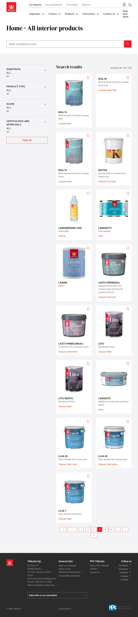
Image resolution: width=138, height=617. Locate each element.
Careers (93, 569)
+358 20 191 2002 (43, 582)
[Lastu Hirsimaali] (115, 272)
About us (86, 5)
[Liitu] (115, 330)
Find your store (125, 14)
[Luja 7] (75, 497)
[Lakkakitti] (115, 215)
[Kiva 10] (75, 100)
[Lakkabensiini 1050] (75, 215)
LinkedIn (124, 579)
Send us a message (67, 565)
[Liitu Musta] (75, 386)
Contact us (95, 572)
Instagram (123, 569)
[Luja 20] (75, 443)
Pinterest (124, 572)
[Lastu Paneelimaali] (75, 330)
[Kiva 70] (75, 158)
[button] (124, 5)
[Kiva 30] (115, 100)
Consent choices (64, 609)
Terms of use (64, 569)
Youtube (124, 576)
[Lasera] (75, 272)
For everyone (35, 5)
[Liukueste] (115, 386)
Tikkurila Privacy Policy (69, 572)
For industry (72, 5)
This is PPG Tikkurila (99, 565)
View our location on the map (40, 585)
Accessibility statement (69, 576)
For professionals (54, 5)
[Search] (130, 4)
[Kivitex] (115, 158)
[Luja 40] (115, 443)
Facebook (123, 565)
